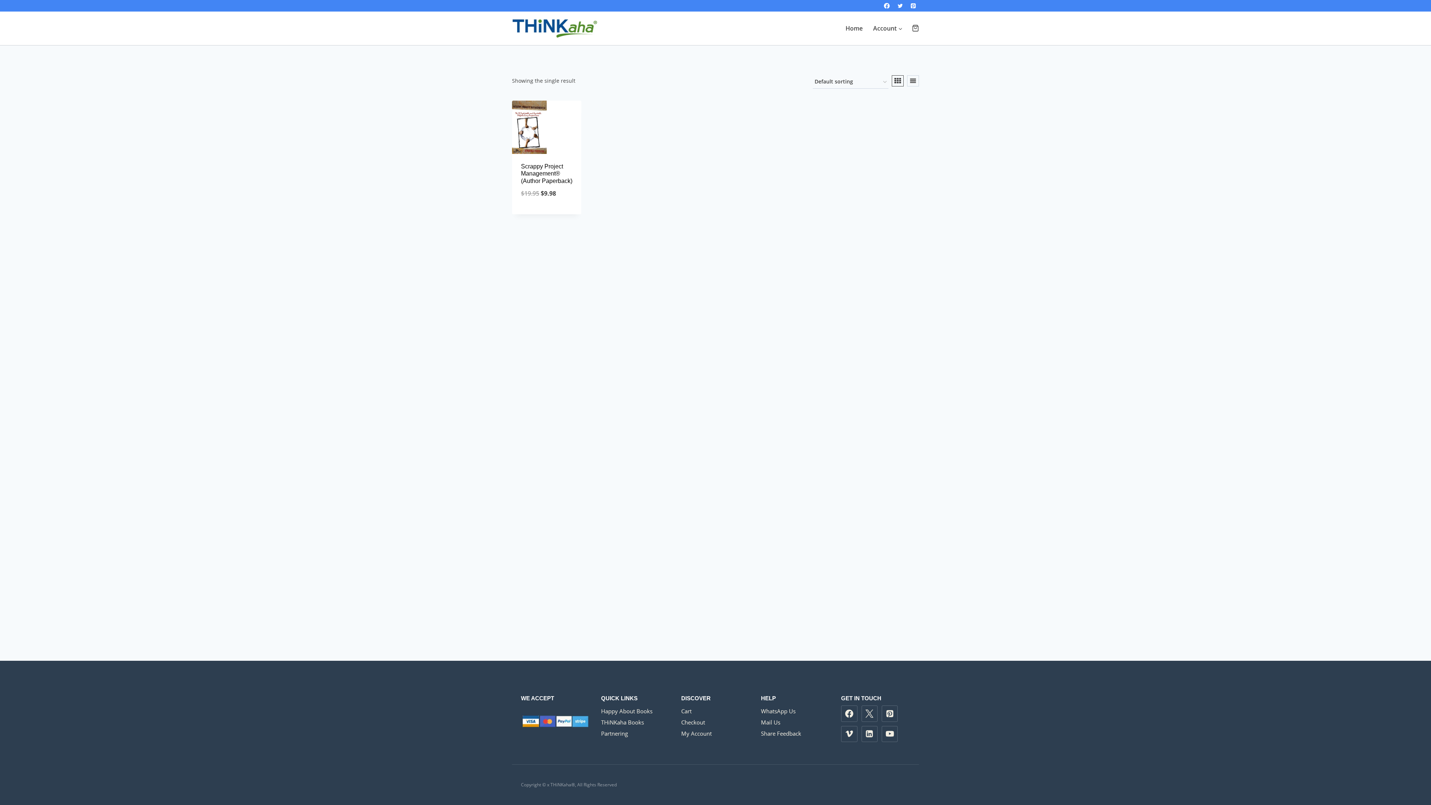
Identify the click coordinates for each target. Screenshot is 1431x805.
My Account (696, 733)
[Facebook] (887, 6)
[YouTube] (890, 734)
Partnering (614, 733)
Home (854, 28)
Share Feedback (781, 733)
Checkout (693, 722)
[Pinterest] (913, 6)
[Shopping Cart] (915, 28)
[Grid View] (898, 80)
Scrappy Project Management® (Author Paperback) (546, 173)
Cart (686, 711)
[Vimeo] (849, 734)
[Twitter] (900, 6)
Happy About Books (627, 711)
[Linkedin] (870, 734)
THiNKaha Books (622, 722)
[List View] (913, 80)
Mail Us (770, 722)
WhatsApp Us (778, 711)
